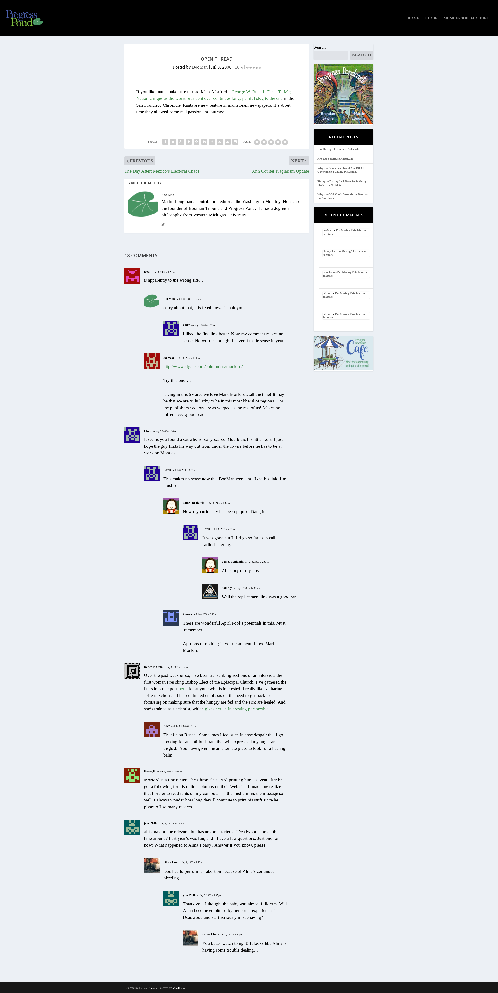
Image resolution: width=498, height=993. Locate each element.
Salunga (227, 588)
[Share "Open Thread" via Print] (235, 142)
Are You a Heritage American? (335, 158)
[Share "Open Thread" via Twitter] (173, 142)
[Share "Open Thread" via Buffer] (212, 142)
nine (147, 271)
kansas (187, 614)
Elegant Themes (148, 987)
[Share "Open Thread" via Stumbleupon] (220, 142)
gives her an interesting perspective (236, 709)
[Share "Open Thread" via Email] (227, 142)
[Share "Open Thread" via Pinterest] (196, 142)
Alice (166, 726)
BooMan (200, 67)
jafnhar (327, 293)
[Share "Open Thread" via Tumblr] (189, 142)
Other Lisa (170, 862)
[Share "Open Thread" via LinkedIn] (204, 142)
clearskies (328, 272)
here (182, 688)
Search (320, 47)
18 (238, 67)
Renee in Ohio (153, 667)
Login (431, 18)
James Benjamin (194, 502)
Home (413, 18)
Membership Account (466, 18)
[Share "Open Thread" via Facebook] (165, 142)
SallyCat (169, 357)
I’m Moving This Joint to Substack (338, 149)
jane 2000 (150, 823)
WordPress (179, 987)
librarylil (149, 771)
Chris (186, 325)
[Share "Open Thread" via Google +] (181, 142)
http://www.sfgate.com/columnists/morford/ (203, 366)
